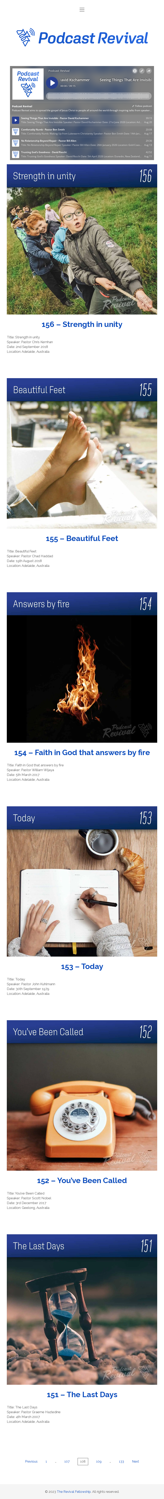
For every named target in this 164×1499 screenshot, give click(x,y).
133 (121, 1461)
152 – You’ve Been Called (82, 1095)
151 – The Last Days (82, 1309)
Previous (31, 1461)
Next (135, 1461)
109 (99, 1461)
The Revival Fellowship (74, 1492)
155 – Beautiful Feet (82, 453)
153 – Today (82, 881)
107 (67, 1461)
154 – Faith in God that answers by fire (82, 667)
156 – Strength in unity (82, 239)
